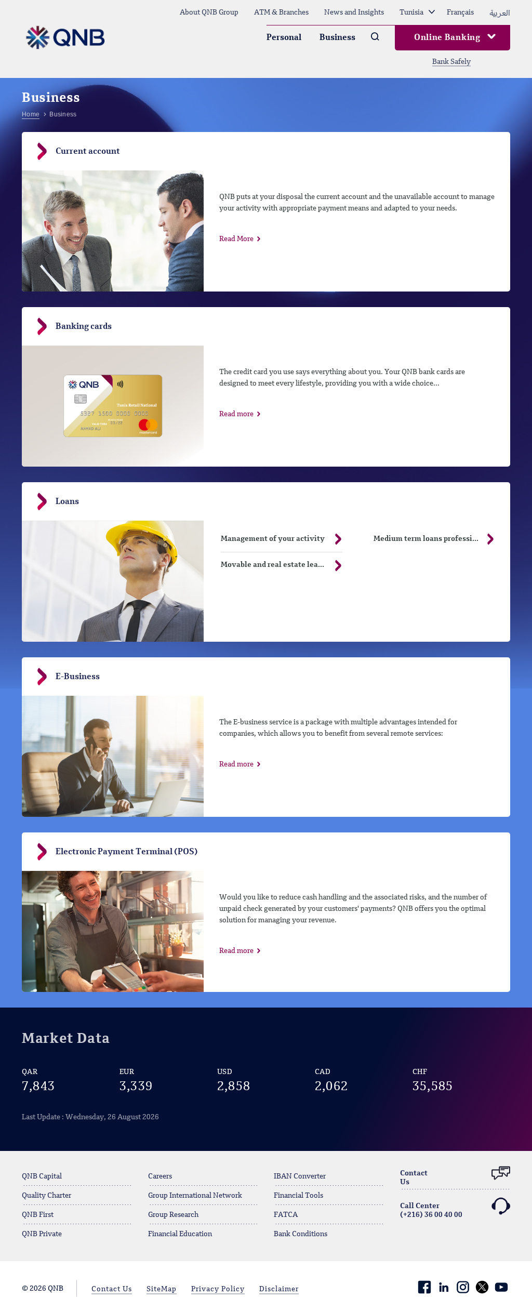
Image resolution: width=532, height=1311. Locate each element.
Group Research (173, 1215)
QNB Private (42, 1234)
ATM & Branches (281, 12)
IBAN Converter (300, 1176)
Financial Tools (298, 1195)
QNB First (38, 1215)
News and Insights (354, 12)
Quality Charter (46, 1195)
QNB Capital (42, 1176)
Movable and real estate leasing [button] (277, 564)
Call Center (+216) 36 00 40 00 (431, 1210)
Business (337, 38)
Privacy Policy (218, 1289)
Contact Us (111, 1289)
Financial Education (180, 1234)
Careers (160, 1176)
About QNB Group (209, 12)
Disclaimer (279, 1289)
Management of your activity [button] (273, 538)
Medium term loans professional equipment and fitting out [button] (442, 538)
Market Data (66, 1039)
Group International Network (195, 1195)
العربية (499, 12)
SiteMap (162, 1289)
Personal (284, 38)
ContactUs (414, 1178)
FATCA (286, 1215)
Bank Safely (451, 61)
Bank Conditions (300, 1234)
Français (460, 12)
